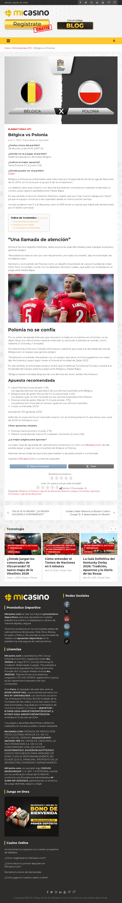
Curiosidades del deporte (22, 545)
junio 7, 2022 (14, 140)
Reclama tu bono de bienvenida (22, 872)
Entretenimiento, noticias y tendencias (22, 550)
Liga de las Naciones (49, 491)
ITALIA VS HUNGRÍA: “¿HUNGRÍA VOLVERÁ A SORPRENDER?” (30, 513)
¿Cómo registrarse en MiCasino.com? (25, 858)
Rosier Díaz (28, 570)
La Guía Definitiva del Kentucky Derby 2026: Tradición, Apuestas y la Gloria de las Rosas (61, 566)
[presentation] (111, 529)
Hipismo (50, 552)
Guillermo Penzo (91, 573)
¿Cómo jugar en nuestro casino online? (26, 877)
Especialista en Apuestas (36, 140)
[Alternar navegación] (8, 40)
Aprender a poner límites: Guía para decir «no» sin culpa (97, 562)
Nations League (69, 491)
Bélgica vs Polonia (28, 491)
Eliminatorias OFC (20, 129)
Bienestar (89, 545)
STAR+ (11, 173)
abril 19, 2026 (13, 570)
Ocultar (42, 218)
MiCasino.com (93, 444)
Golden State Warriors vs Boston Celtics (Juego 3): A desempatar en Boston (88, 513)
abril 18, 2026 (51, 577)
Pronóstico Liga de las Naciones (24, 494)
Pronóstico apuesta (89, 491)
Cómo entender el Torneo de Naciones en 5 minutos (22, 562)
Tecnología (15, 529)
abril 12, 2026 (89, 570)
